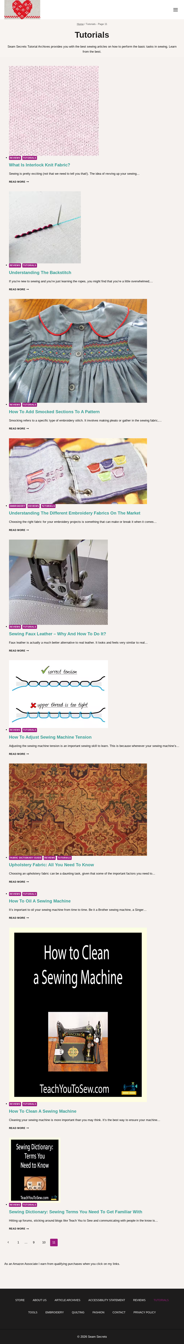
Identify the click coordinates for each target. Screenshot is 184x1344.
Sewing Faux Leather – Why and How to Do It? (57, 633)
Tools (32, 1312)
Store (20, 1300)
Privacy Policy (145, 1312)
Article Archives (67, 1300)
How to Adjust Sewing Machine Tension (50, 737)
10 (43, 1242)
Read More (19, 181)
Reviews (15, 158)
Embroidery (18, 506)
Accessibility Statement (106, 1300)
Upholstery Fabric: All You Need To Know (51, 864)
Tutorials (29, 158)
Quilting (78, 1312)
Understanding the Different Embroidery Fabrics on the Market (74, 513)
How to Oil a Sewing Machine (40, 901)
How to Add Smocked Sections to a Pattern (54, 411)
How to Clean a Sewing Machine (42, 1111)
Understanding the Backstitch (40, 272)
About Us (40, 1300)
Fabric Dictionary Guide (26, 858)
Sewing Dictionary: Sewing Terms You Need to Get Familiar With (75, 1211)
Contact (118, 1312)
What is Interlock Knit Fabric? (39, 164)
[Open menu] (175, 9)
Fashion (98, 1312)
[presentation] (94, 111)
